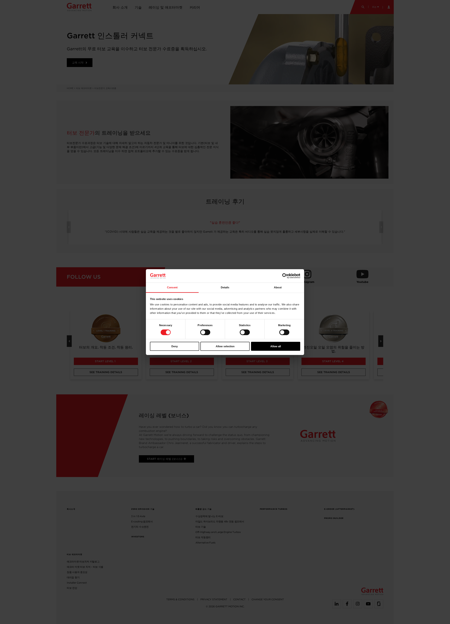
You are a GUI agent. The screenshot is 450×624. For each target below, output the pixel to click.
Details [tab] (225, 287)
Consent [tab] (172, 287)
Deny (174, 346)
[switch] (205, 332)
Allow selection (225, 346)
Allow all (275, 346)
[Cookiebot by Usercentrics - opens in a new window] (284, 276)
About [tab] (278, 287)
